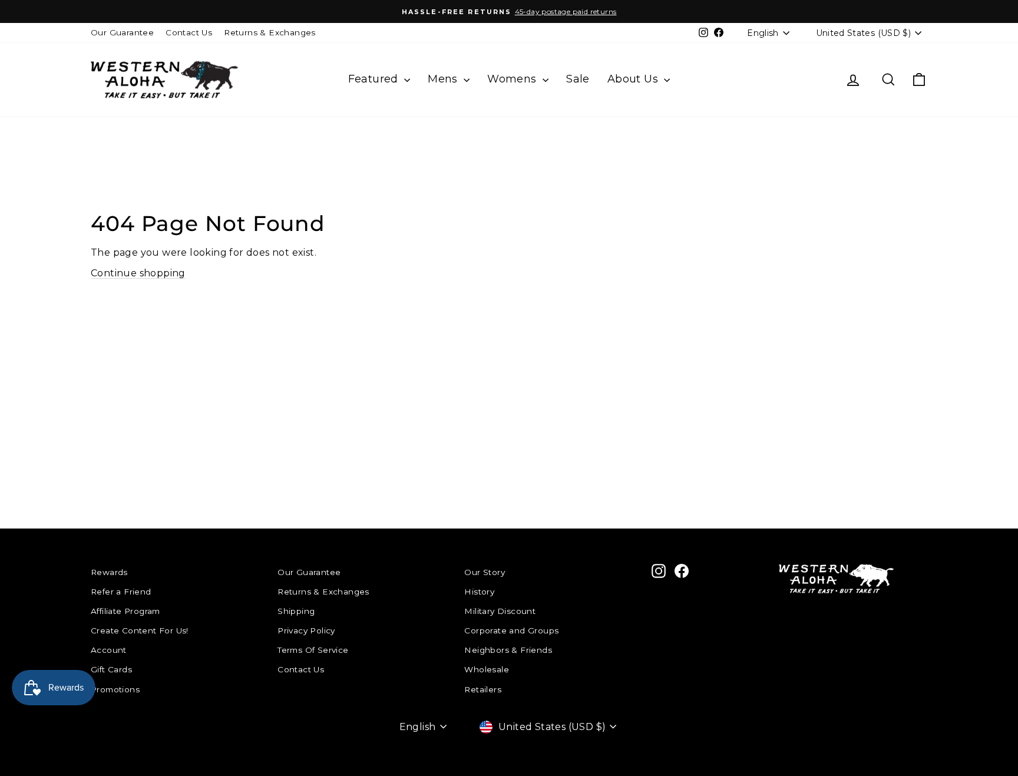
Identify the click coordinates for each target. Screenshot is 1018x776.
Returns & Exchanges (270, 32)
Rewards (109, 572)
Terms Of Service (312, 650)
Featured (375, 78)
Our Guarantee (122, 32)
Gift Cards (111, 669)
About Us (634, 78)
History (479, 591)
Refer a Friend (121, 591)
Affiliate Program (125, 611)
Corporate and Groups (511, 630)
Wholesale (486, 669)
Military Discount (500, 611)
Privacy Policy (306, 630)
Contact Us (189, 32)
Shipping (296, 611)
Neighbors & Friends (508, 650)
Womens (513, 78)
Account (109, 650)
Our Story (484, 572)
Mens (444, 78)
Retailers (482, 689)
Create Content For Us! (140, 630)
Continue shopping (138, 273)
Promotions (115, 689)
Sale (578, 78)
